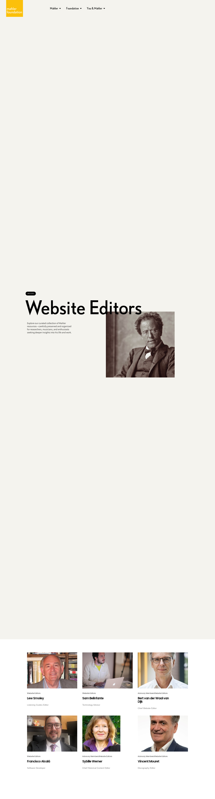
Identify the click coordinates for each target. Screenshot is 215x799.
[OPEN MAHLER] (60, 8)
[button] (31, 293)
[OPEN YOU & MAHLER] (104, 8)
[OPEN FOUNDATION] (81, 8)
